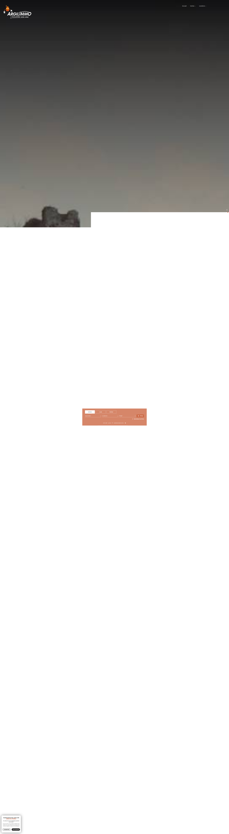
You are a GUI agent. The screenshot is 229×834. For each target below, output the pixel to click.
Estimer (111, 412)
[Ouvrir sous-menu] (195, 6)
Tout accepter (16, 829)
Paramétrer (6, 829)
